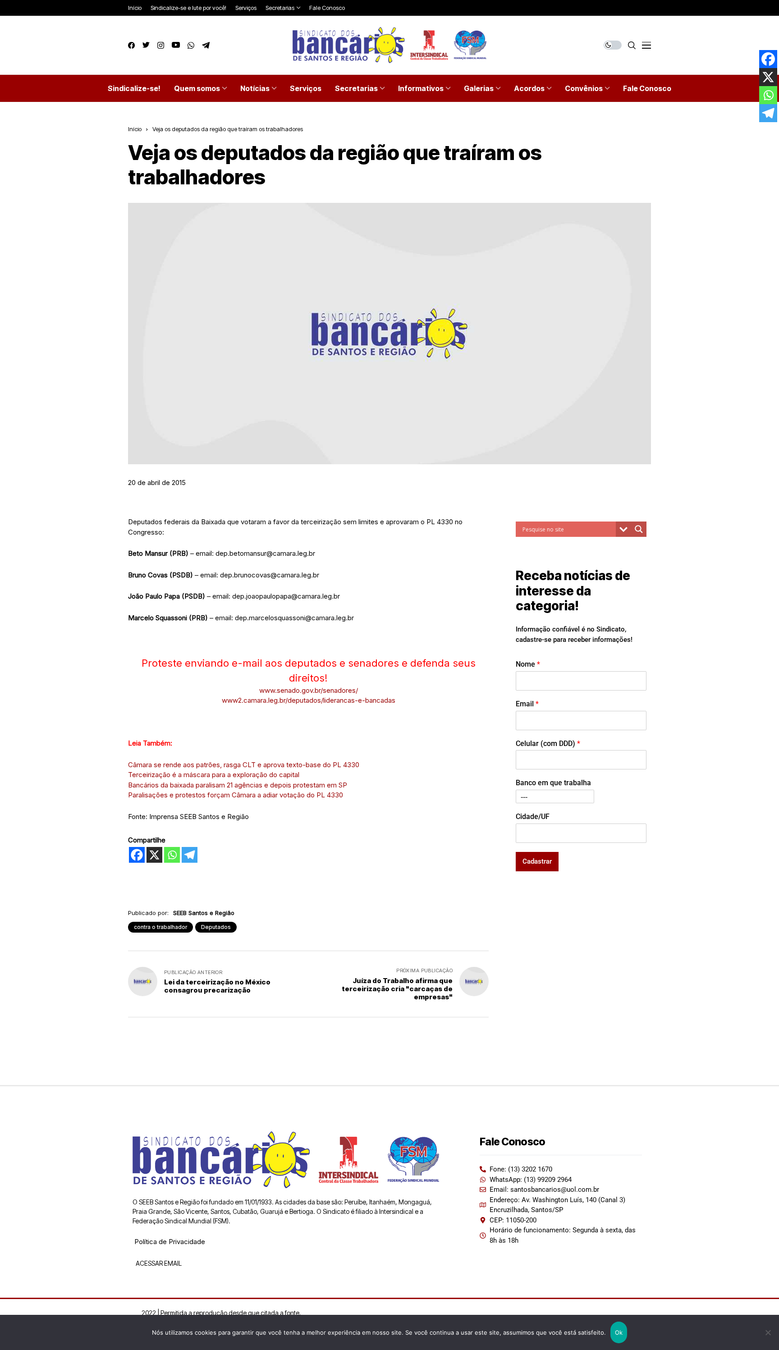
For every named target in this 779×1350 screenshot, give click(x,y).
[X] (154, 855)
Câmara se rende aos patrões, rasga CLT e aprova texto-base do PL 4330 (243, 764)
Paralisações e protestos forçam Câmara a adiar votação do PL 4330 (235, 795)
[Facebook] (137, 855)
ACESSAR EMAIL (158, 1263)
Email (527, 704)
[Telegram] (189, 855)
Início (135, 129)
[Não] (767, 1332)
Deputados (216, 927)
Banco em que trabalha (553, 782)
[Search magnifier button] (638, 529)
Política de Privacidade (169, 1241)
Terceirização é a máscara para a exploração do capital (213, 774)
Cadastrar (537, 861)
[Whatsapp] (172, 855)
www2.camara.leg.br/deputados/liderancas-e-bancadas (308, 700)
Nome (528, 664)
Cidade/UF (533, 816)
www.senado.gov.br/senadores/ (308, 690)
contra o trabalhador (160, 927)
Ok (619, 1332)
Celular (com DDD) (548, 743)
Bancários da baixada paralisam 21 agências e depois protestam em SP (237, 785)
